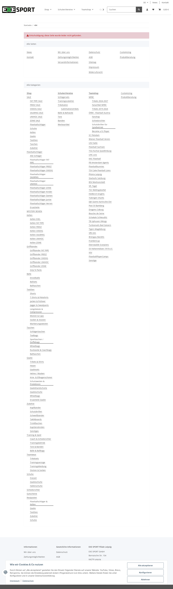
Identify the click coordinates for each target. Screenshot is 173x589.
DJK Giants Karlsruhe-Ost (100, 201)
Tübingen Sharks (96, 197)
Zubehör (34, 148)
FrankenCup (94, 241)
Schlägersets (63, 97)
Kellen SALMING (37, 234)
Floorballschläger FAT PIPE (39, 161)
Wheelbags (35, 346)
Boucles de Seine (96, 213)
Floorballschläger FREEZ (40, 166)
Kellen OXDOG (36, 231)
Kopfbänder (35, 407)
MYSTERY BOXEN (34, 211)
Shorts (33, 293)
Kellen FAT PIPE (37, 223)
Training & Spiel (34, 435)
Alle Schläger (36, 156)
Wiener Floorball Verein (99, 139)
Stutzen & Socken (38, 470)
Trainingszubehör (66, 101)
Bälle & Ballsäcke (65, 112)
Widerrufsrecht (96, 72)
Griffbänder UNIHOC (39, 262)
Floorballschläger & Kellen (38, 503)
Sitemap (92, 62)
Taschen (34, 144)
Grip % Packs (36, 270)
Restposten (32, 497)
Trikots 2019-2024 (100, 109)
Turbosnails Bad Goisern (100, 225)
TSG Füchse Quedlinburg (100, 151)
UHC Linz (93, 154)
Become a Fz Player (100, 131)
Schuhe (33, 128)
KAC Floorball (95, 158)
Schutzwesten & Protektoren (37, 382)
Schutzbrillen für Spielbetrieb (99, 126)
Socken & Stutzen (38, 319)
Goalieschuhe (36, 392)
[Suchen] (139, 9)
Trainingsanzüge (37, 462)
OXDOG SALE (36, 109)
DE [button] (144, 2)
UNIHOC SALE (36, 116)
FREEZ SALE (35, 105)
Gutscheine (32, 493)
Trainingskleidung (38, 466)
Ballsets (33, 281)
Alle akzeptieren (145, 565)
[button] (147, 9)
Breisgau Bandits (96, 237)
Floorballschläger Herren (41, 203)
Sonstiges (34, 431)
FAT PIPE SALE (36, 101)
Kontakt (165, 2)
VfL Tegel (93, 186)
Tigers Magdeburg (97, 229)
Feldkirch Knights (96, 194)
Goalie (33, 136)
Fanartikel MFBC (99, 105)
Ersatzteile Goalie (38, 399)
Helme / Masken (37, 373)
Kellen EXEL (35, 219)
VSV (90, 252)
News (154, 2)
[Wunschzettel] (153, 9)
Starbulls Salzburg (97, 178)
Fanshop (96, 116)
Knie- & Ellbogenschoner (41, 377)
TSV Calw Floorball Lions (100, 170)
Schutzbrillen (36, 411)
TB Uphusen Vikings (98, 221)
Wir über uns (64, 52)
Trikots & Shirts (37, 361)
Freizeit (33, 478)
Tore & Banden (37, 446)
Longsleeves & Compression (36, 310)
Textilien (34, 140)
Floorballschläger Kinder (41, 191)
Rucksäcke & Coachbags (41, 350)
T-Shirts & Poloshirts (39, 297)
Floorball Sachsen (97, 147)
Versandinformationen (68, 62)
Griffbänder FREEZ (38, 254)
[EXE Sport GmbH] (18, 9)
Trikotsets (34, 458)
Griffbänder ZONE (38, 266)
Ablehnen (145, 579)
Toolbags (34, 335)
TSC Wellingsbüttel (97, 190)
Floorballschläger (38, 124)
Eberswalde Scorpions (99, 244)
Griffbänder (32, 246)
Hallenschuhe (36, 486)
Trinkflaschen (36, 423)
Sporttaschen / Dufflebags (36, 340)
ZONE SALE (35, 120)
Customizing (125, 52)
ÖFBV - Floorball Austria (99, 112)
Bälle (29, 274)
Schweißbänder (37, 415)
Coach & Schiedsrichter (40, 439)
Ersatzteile (34, 207)
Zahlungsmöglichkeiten (68, 57)
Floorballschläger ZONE (40, 187)
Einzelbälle (35, 277)
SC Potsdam (94, 135)
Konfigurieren (145, 572)
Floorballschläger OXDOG (41, 170)
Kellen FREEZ (36, 227)
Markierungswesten (39, 323)
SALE (29, 97)
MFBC (91, 97)
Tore (60, 116)
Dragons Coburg (96, 209)
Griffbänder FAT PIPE (39, 250)
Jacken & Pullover (38, 301)
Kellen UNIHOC (37, 238)
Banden (61, 120)
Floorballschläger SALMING (38, 175)
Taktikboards (36, 419)
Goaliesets (34, 369)
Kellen (33, 132)
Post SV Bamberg (96, 205)
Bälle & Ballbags (37, 450)
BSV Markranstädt (97, 182)
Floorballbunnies (96, 166)
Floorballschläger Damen (41, 195)
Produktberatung (127, 57)
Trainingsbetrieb (37, 443)
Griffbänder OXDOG (39, 258)
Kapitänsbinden (37, 427)
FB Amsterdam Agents (99, 162)
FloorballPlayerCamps (98, 256)
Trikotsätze (63, 105)
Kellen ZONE (35, 242)
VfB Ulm (92, 233)
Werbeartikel (63, 124)
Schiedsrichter (33, 489)
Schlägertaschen (37, 331)
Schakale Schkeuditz (98, 217)
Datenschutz (94, 52)
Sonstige (93, 260)
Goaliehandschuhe (38, 388)
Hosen (33, 365)
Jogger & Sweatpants (39, 305)
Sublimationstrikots (70, 109)
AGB (91, 57)
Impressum (94, 67)
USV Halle (93, 143)
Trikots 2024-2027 (100, 101)
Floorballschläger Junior (40, 199)
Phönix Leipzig (95, 174)
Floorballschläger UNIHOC (38, 182)
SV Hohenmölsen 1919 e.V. (101, 248)
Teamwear (31, 454)
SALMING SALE (36, 112)
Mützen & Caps (37, 316)
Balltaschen (35, 285)
